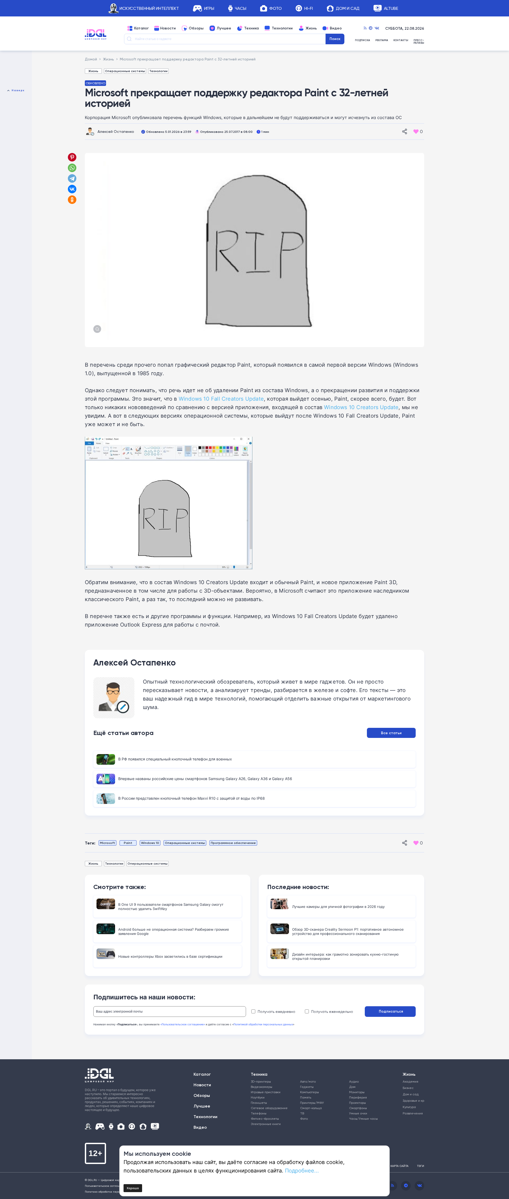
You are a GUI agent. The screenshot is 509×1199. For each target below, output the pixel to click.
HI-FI (308, 8)
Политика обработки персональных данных (114, 1191)
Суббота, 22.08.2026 (404, 28)
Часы (240, 8)
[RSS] (365, 28)
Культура (409, 1107)
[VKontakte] (377, 28)
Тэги (420, 1166)
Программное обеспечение (233, 843)
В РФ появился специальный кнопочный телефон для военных (175, 759)
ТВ (302, 1113)
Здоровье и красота (411, 1100)
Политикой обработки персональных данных (263, 1024)
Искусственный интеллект (149, 8)
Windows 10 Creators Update (361, 407)
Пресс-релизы (419, 41)
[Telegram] (370, 28)
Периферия (358, 1097)
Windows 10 (150, 843)
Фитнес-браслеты (265, 1119)
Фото (275, 8)
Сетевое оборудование (269, 1108)
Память (305, 1097)
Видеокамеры (261, 1087)
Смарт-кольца (311, 1108)
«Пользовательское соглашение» (182, 1024)
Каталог (141, 28)
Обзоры (196, 28)
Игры (209, 8)
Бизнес (408, 1088)
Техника (251, 28)
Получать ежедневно (276, 1011)
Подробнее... (302, 1170)
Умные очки (358, 1113)
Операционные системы (125, 71)
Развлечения (411, 1113)
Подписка (362, 40)
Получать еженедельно (332, 1011)
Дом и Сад (347, 8)
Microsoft (107, 843)
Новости (168, 28)
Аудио (354, 1081)
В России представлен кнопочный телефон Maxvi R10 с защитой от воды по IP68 (191, 798)
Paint (128, 843)
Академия (410, 1081)
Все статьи (391, 732)
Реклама (381, 40)
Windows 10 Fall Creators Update (221, 398)
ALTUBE (391, 8)
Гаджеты (307, 1087)
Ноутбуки (258, 1097)
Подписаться (391, 1011)
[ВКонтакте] (72, 189)
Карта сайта (399, 1166)
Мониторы (357, 1092)
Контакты (400, 40)
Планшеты (259, 1103)
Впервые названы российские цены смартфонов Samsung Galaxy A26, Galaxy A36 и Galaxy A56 (205, 778)
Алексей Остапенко (116, 131)
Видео (336, 28)
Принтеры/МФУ (312, 1103)
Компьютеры (309, 1092)
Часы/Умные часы (363, 1119)
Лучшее (224, 28)
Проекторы (357, 1103)
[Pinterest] (72, 157)
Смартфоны (358, 1108)
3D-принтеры (261, 1081)
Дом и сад (411, 1094)
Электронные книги (266, 1124)
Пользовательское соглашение (106, 1185)
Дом (352, 1087)
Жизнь (311, 28)
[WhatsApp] (72, 168)
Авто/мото (308, 1081)
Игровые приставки (265, 1092)
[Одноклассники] (72, 199)
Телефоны (258, 1113)
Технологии (282, 28)
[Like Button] (416, 131)
